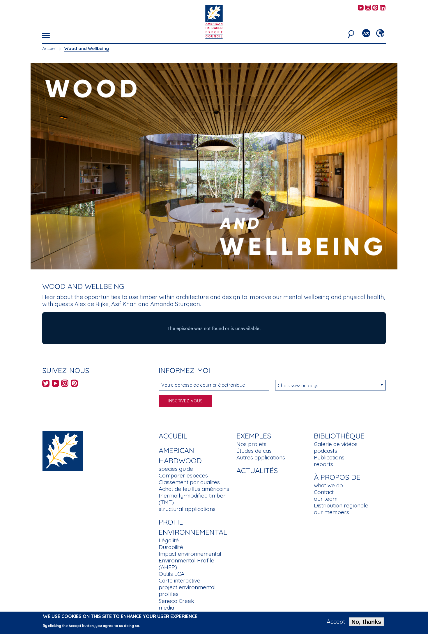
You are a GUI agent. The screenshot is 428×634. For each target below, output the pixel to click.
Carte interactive (179, 580)
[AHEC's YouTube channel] (361, 8)
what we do (328, 485)
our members (331, 512)
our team (325, 498)
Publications (329, 457)
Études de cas (254, 450)
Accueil (49, 48)
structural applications (187, 508)
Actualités (257, 470)
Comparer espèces (183, 475)
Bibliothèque (339, 435)
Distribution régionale (341, 505)
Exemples (253, 435)
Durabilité (171, 547)
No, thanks (366, 622)
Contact (324, 492)
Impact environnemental (190, 553)
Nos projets (251, 444)
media (166, 607)
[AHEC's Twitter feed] (45, 384)
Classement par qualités (189, 482)
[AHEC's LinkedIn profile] (382, 8)
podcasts (325, 450)
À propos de (337, 477)
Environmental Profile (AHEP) (186, 564)
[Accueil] (62, 450)
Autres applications (260, 457)
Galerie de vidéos (336, 444)
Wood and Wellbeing (86, 48)
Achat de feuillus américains (194, 488)
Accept (336, 622)
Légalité (169, 540)
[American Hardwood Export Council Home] (213, 21)
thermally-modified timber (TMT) (192, 499)
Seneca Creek (176, 600)
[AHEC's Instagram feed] (368, 8)
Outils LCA (171, 573)
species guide (176, 468)
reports (323, 464)
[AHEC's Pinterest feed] (375, 8)
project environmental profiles (187, 590)
